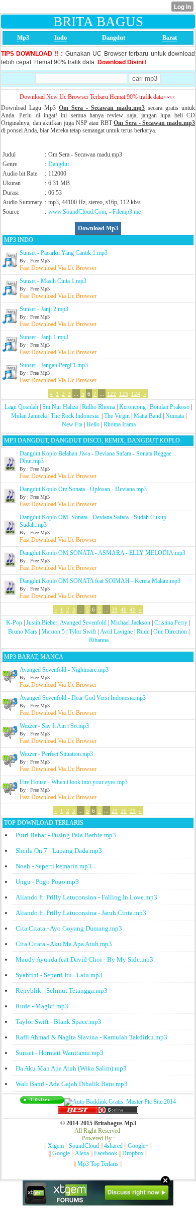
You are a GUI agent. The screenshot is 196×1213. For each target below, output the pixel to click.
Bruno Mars (22, 631)
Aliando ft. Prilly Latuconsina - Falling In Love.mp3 (86, 897)
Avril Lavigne (116, 631)
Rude (143, 631)
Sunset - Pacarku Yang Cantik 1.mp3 (64, 252)
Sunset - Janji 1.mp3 (44, 337)
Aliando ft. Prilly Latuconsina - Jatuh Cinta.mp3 (81, 913)
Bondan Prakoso (169, 406)
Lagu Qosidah (21, 406)
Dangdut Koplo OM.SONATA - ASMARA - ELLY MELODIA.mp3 (102, 552)
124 (135, 394)
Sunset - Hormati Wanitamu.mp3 (60, 1052)
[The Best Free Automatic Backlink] (78, 1111)
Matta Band (147, 415)
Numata (174, 415)
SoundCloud (84, 1145)
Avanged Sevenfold (83, 622)
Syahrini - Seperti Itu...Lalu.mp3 (59, 975)
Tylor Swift (82, 631)
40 (124, 609)
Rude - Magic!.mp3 (42, 1006)
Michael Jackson (130, 622)
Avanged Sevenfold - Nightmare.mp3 (64, 669)
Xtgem (56, 1145)
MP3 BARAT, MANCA (33, 656)
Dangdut (113, 37)
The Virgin (117, 415)
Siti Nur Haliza (60, 406)
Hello (93, 424)
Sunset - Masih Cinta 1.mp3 (53, 280)
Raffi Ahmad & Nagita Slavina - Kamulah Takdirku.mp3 (91, 1037)
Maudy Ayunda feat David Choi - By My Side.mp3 (84, 959)
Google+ (138, 1145)
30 (124, 811)
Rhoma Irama (120, 424)
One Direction (170, 631)
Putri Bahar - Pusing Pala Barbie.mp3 (66, 835)
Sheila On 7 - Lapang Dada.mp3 (59, 850)
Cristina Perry (170, 622)
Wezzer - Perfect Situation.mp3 (56, 753)
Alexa (82, 1153)
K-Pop (14, 622)
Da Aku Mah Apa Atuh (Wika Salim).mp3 (71, 1068)
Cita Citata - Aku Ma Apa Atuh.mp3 (64, 944)
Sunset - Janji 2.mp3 (44, 309)
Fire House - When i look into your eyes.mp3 (74, 782)
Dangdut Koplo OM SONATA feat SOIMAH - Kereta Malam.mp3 (100, 580)
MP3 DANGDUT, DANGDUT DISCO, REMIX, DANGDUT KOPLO (92, 440)
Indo (60, 37)
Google (61, 1153)
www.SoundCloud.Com (77, 211)
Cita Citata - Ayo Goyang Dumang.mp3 (69, 928)
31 (133, 811)
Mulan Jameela (29, 415)
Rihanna (99, 640)
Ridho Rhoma (98, 406)
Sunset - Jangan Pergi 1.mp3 (54, 365)
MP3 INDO (18, 239)
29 (115, 811)
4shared (113, 1145)
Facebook (105, 1153)
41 (133, 609)
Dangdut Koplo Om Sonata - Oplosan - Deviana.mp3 (83, 489)
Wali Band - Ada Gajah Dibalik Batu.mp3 (72, 1084)
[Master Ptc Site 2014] (120, 1101)
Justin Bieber (41, 622)
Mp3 (23, 37)
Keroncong (132, 406)
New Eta (72, 424)
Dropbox (133, 1153)
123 (123, 394)
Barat (169, 37)
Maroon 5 (53, 631)
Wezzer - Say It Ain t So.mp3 (54, 725)
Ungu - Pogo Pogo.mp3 (47, 881)
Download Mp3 (98, 228)
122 (111, 394)
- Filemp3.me (125, 211)
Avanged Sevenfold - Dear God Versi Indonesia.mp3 (83, 697)
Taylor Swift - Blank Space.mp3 (59, 1021)
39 (115, 609)
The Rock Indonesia (75, 415)
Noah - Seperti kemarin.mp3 (53, 866)
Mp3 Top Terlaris (98, 1163)
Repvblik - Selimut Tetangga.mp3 (62, 990)
